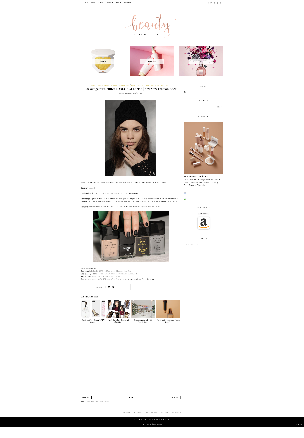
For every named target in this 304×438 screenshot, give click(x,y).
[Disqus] (130, 360)
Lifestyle (109, 3)
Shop (93, 3)
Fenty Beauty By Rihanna (196, 176)
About (118, 3)
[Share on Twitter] (109, 287)
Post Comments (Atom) (100, 401)
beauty (93, 85)
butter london (103, 85)
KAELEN (91, 188)
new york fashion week (155, 85)
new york (140, 85)
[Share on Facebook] (105, 287)
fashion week (124, 85)
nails (133, 85)
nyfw (168, 85)
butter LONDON (110, 193)
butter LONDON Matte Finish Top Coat (106, 276)
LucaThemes (157, 424)
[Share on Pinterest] (113, 287)
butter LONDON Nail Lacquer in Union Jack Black (118, 274)
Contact (127, 3)
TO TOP (299, 424)
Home (86, 3)
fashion (114, 85)
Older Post (175, 397)
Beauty (100, 3)
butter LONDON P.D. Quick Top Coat (105, 279)
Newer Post (86, 397)
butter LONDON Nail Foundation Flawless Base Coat (111, 271)
